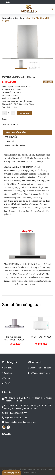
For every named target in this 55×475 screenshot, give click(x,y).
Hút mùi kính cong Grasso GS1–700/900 (14, 338)
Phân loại (6, 101)
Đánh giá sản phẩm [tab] (15, 146)
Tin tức (6, 378)
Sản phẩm (7, 373)
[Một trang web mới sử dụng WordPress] (29, 9)
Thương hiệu (7, 104)
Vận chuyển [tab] (11, 137)
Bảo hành (6, 107)
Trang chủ (7, 18)
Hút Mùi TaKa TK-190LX (40, 337)
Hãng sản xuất (8, 89)
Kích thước (7, 95)
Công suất (6, 92)
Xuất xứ (5, 98)
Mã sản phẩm (8, 86)
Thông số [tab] (9, 141)
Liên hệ (6, 383)
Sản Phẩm (19, 18)
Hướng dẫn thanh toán (40, 373)
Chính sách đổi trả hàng (40, 368)
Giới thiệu (7, 368)
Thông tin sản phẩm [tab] (15, 132)
